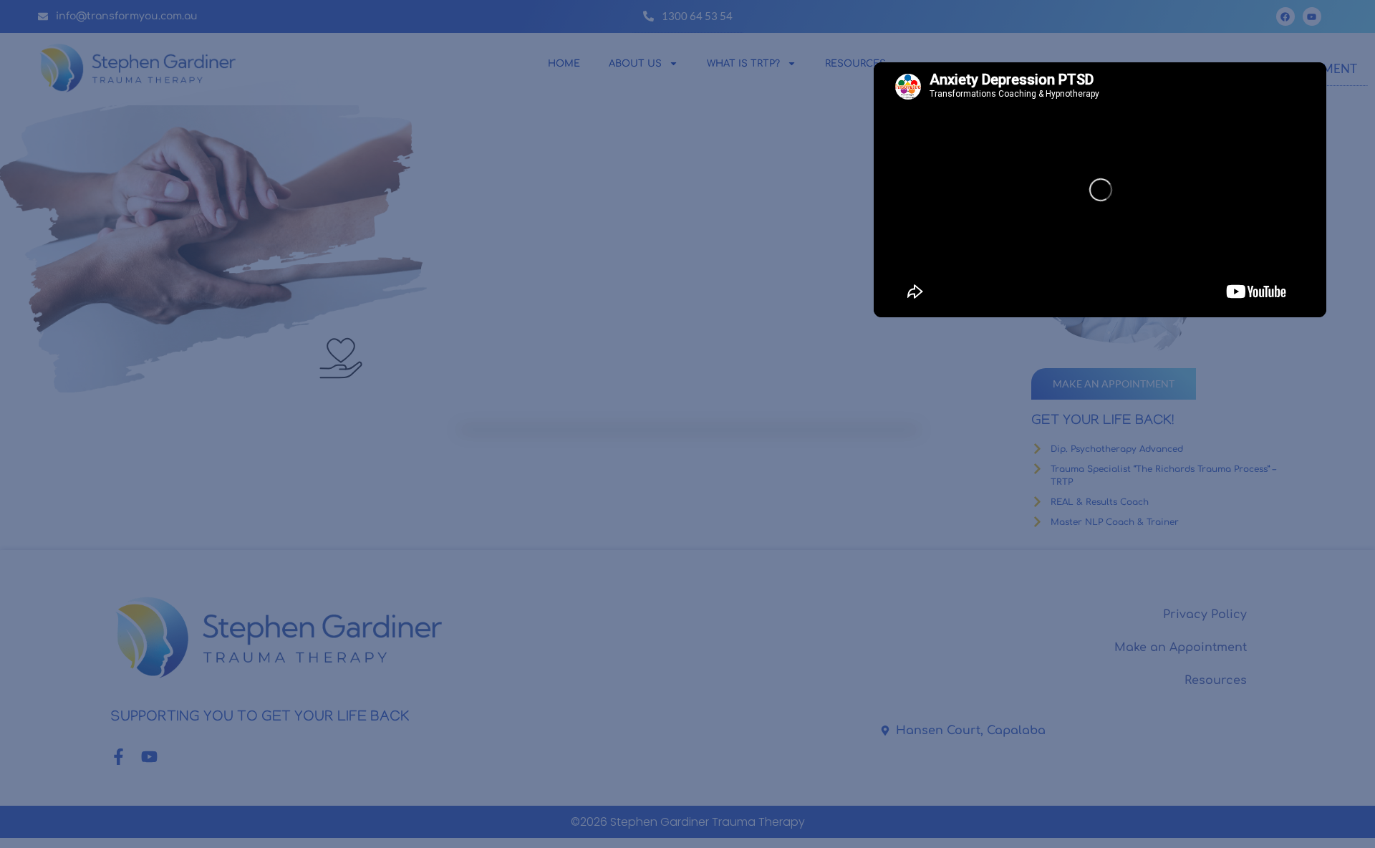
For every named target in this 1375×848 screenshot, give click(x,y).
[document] (687, 424)
